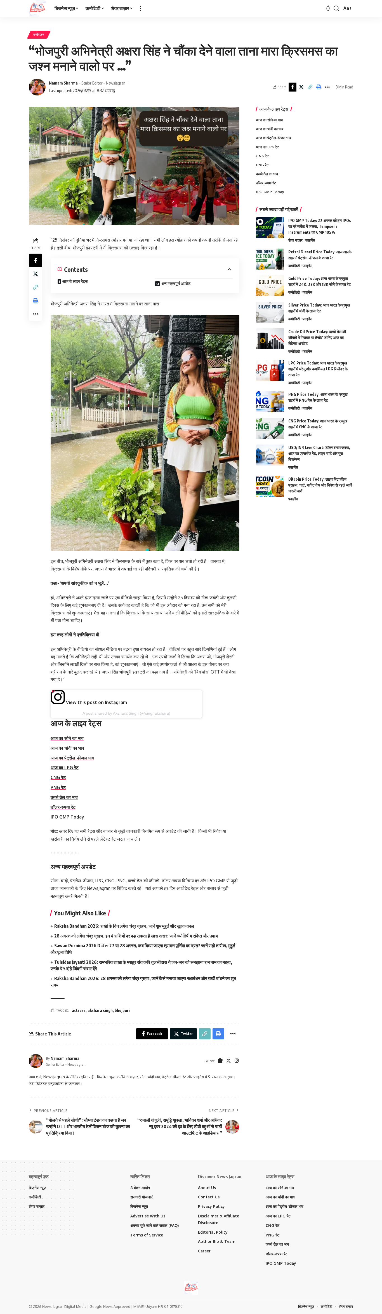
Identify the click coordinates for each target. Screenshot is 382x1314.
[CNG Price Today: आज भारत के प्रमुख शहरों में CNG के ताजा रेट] (270, 428)
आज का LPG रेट (65, 767)
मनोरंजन (38, 34)
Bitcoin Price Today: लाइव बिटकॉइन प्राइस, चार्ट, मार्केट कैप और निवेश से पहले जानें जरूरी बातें (320, 484)
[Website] (220, 1061)
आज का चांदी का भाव (67, 748)
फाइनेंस (310, 240)
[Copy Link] (310, 87)
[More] (327, 87)
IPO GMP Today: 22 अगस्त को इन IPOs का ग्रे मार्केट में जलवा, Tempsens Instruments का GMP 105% (319, 226)
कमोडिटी (294, 265)
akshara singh (100, 1010)
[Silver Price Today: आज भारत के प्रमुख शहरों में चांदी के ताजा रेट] (270, 312)
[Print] (318, 87)
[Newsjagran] (37, 8)
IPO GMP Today (67, 817)
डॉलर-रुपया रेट (63, 807)
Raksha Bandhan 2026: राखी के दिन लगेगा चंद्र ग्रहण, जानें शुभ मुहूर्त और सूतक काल (124, 926)
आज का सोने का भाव (67, 738)
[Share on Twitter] (301, 87)
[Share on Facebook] (292, 87)
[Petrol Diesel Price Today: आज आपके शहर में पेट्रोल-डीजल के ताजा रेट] (270, 259)
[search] (336, 8)
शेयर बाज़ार (295, 240)
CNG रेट (58, 777)
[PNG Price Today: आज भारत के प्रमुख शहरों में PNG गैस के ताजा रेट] (270, 401)
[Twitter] (229, 1061)
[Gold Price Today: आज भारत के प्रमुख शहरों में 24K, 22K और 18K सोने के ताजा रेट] (270, 285)
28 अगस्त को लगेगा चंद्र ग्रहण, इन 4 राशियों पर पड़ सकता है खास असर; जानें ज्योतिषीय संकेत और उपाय (136, 936)
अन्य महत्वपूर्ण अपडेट (175, 283)
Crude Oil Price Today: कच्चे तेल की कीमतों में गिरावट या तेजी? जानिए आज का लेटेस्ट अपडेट (317, 337)
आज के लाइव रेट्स (75, 281)
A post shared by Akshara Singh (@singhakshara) (126, 713)
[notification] (328, 8)
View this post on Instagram (96, 702)
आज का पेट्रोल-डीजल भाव (72, 758)
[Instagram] (236, 1061)
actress (79, 1010)
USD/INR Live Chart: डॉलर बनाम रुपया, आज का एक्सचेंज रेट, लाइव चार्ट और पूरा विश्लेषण (319, 453)
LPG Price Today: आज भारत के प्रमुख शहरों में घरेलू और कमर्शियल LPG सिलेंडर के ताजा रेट (318, 369)
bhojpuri (122, 1010)
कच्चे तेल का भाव (64, 797)
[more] (140, 8)
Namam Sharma (63, 82)
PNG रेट (58, 787)
